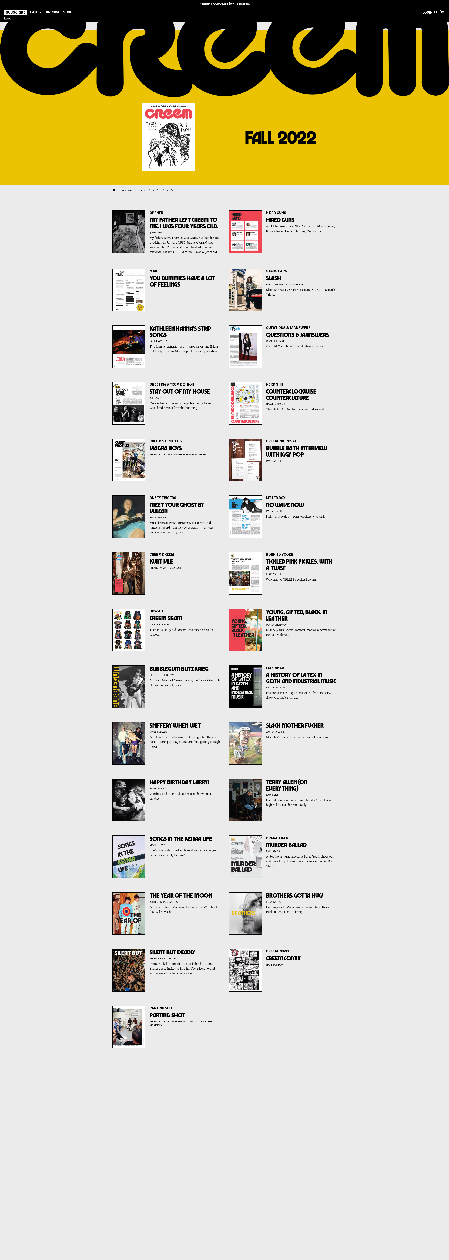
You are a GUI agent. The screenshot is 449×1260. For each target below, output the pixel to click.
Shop (67, 12)
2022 (170, 190)
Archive (53, 12)
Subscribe (15, 12)
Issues (7, 18)
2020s (157, 190)
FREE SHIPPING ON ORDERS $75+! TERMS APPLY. (225, 3)
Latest (36, 12)
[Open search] (435, 12)
